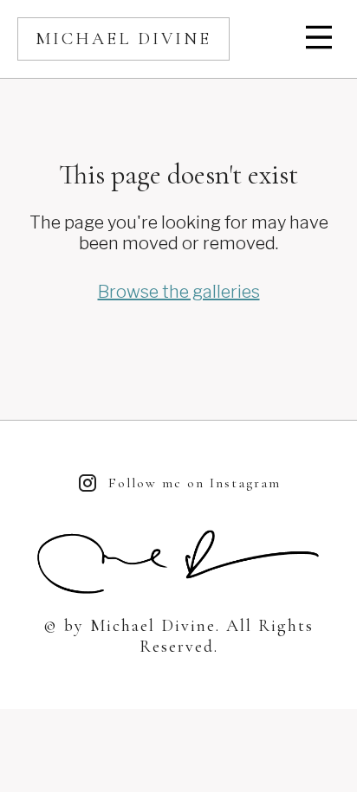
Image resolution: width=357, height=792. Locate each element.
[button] (321, 39)
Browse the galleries (179, 291)
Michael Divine (123, 39)
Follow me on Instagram (194, 483)
